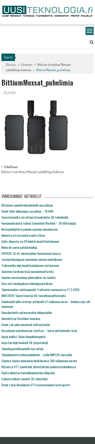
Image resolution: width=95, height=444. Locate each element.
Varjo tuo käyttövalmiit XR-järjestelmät (24, 342)
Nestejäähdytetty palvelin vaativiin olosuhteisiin (29, 229)
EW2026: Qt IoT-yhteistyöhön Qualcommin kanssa (31, 253)
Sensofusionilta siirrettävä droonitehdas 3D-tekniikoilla (34, 217)
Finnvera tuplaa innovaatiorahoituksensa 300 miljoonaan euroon (39, 360)
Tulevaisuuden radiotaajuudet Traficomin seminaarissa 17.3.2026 (40, 289)
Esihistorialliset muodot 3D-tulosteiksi (24, 378)
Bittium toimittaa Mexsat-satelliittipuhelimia (32, 172)
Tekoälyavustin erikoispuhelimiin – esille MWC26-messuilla (36, 354)
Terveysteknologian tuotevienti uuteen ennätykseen (31, 259)
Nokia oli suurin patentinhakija (19, 247)
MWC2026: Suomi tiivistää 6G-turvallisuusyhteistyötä (33, 295)
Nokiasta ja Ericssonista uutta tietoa (23, 235)
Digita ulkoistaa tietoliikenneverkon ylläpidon (28, 372)
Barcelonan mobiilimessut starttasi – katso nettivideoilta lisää (39, 330)
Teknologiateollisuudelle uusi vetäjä (22, 348)
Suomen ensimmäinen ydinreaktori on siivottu (28, 277)
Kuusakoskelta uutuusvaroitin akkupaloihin (26, 312)
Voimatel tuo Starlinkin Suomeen (20, 318)
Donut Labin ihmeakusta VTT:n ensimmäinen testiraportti (35, 384)
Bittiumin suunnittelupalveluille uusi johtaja (27, 205)
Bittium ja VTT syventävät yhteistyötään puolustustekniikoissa (38, 366)
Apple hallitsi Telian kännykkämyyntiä (23, 336)
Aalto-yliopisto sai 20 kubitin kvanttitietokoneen (30, 241)
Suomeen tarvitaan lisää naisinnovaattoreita (27, 271)
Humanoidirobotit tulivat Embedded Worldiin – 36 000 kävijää (38, 223)
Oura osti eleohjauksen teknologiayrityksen (26, 283)
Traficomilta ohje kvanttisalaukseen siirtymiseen (30, 265)
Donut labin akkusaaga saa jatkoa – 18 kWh (27, 211)
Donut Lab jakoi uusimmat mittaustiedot (25, 324)
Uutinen (26, 64)
